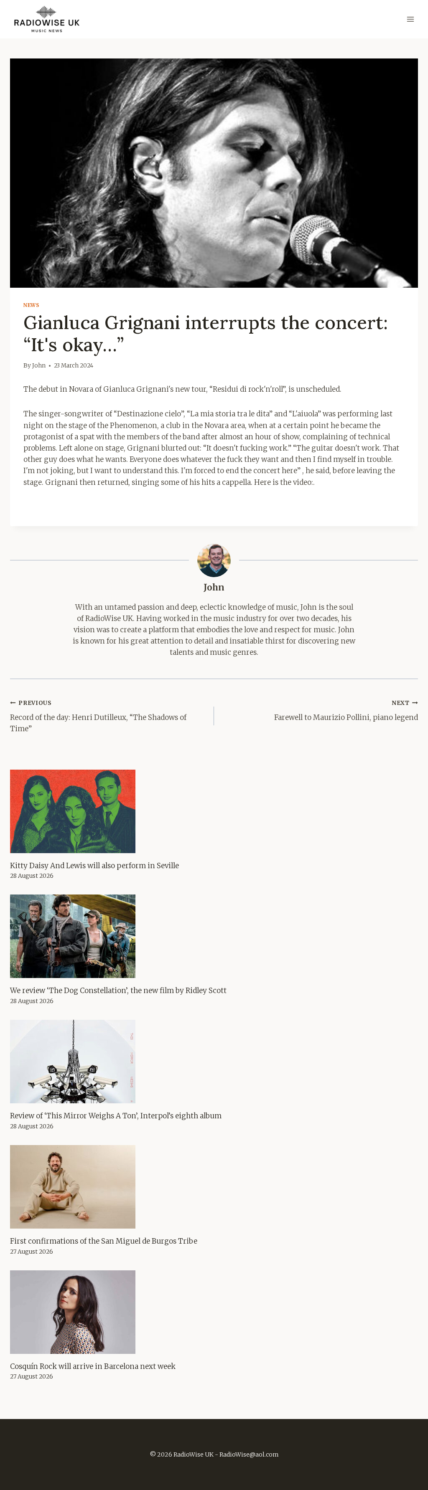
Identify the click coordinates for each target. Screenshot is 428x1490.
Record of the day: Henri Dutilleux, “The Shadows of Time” (98, 716)
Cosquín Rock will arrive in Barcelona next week (93, 1366)
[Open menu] (410, 19)
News (31, 305)
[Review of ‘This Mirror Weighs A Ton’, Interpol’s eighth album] (214, 1061)
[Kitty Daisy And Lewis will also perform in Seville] (214, 811)
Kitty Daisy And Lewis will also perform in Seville (94, 865)
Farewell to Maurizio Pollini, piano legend (346, 710)
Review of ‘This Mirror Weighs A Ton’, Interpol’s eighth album (116, 1115)
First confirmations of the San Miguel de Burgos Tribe (103, 1241)
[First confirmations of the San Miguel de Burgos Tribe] (214, 1187)
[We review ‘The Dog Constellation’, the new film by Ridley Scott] (214, 936)
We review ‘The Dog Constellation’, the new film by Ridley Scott (118, 990)
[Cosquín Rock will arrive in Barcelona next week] (214, 1312)
